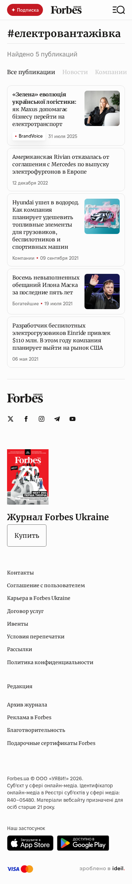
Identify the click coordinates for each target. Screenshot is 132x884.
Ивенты (17, 624)
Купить (26, 535)
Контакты (20, 573)
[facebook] (26, 419)
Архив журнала (27, 705)
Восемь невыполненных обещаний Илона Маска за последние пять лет (46, 285)
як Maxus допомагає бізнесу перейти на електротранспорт (44, 109)
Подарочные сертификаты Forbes (51, 743)
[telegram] (57, 419)
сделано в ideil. (102, 868)
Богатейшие (25, 303)
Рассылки (19, 649)
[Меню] (119, 10)
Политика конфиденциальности (50, 662)
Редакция (19, 686)
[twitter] (10, 419)
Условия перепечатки (35, 636)
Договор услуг (25, 611)
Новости (75, 72)
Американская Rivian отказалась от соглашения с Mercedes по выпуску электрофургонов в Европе (60, 164)
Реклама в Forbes (29, 717)
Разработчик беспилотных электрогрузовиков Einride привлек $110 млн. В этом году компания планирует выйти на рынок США (61, 336)
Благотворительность (36, 730)
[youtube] (72, 419)
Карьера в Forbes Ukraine (38, 598)
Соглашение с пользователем (46, 585)
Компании (111, 72)
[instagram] (41, 419)
